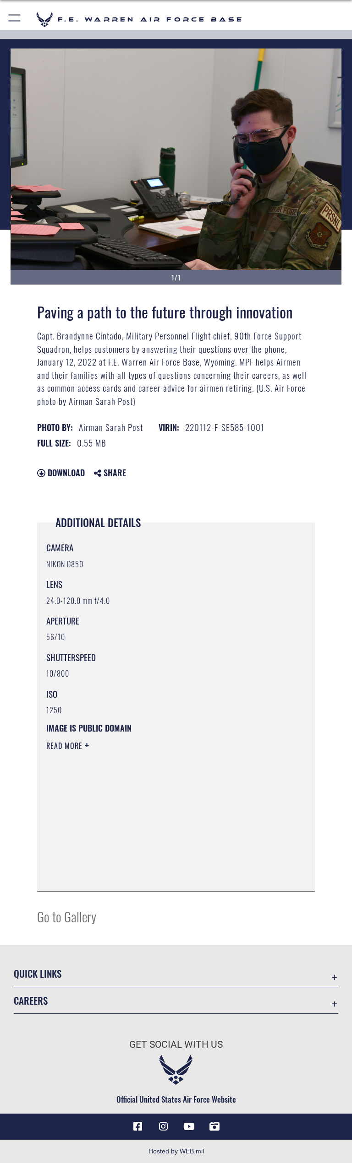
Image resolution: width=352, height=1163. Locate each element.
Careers (31, 1000)
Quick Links (37, 973)
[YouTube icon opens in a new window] (189, 1126)
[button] (15, 19)
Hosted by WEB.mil (176, 1151)
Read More (65, 745)
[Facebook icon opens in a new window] (137, 1126)
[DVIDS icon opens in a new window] (214, 1126)
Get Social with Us (176, 1044)
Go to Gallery (66, 916)
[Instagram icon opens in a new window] (163, 1126)
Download (65, 473)
